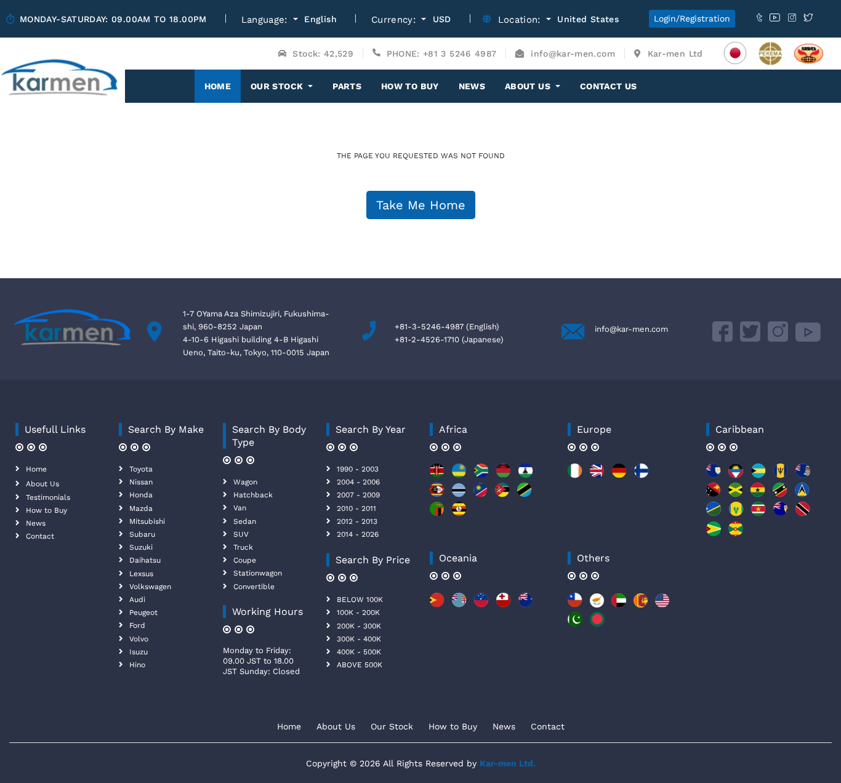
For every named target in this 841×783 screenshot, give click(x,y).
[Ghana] (757, 494)
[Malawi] (503, 475)
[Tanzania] (524, 494)
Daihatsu (145, 560)
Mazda (141, 508)
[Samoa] (481, 604)
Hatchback (253, 495)
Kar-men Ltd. (508, 763)
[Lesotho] (525, 475)
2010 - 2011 (356, 508)
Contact (40, 536)
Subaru (142, 534)
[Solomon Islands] (714, 513)
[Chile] (575, 604)
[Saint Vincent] (736, 513)
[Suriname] (758, 513)
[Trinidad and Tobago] (802, 513)
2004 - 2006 (358, 482)
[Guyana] (713, 533)
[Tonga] (503, 604)
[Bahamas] (758, 475)
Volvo (138, 639)
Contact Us (608, 86)
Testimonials (48, 497)
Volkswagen (150, 586)
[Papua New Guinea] (713, 494)
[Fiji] (459, 604)
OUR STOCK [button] (278, 86)
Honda (141, 495)
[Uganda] (459, 513)
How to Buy (410, 86)
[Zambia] (437, 513)
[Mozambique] (502, 494)
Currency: (395, 20)
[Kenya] (437, 475)
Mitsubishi (147, 521)
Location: (521, 20)
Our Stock (392, 726)
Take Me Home (420, 205)
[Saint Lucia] (802, 494)
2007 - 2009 (358, 495)
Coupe (244, 560)
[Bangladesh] (597, 623)
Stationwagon (257, 573)
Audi (137, 599)
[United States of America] (662, 604)
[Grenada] (735, 533)
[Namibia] (480, 494)
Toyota (141, 469)
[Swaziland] (437, 494)
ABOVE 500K (359, 665)
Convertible (254, 586)
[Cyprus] (597, 604)
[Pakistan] (575, 623)
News (472, 86)
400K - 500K (359, 652)
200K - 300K (359, 626)
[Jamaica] (735, 494)
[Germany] (619, 475)
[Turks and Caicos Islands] (780, 513)
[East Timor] (437, 604)
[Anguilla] (713, 475)
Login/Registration (692, 18)
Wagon (245, 482)
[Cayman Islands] (803, 475)
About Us (42, 484)
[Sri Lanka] (641, 604)
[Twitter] (750, 338)
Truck (243, 547)
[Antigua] (736, 475)
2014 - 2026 (358, 534)
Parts (346, 86)
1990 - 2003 (358, 469)
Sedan (244, 521)
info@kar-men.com (631, 329)
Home (222, 86)
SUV (241, 534)
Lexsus (141, 573)
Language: (266, 20)
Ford (137, 625)
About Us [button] (529, 86)
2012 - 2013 (357, 521)
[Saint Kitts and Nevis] (780, 494)
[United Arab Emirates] (618, 604)
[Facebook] (722, 338)
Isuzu (138, 652)
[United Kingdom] (597, 475)
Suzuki (141, 547)
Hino (137, 665)
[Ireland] (575, 475)
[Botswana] (459, 494)
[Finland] (641, 475)
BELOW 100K (360, 599)
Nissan (141, 482)
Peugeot (143, 612)
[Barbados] (780, 475)
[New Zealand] (525, 604)
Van (239, 508)
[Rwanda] (459, 475)
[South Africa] (481, 475)
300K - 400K (359, 639)
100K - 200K (358, 612)
